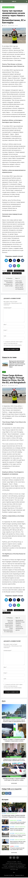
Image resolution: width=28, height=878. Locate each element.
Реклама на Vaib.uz (9, 875)
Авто (8, 717)
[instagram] (6, 793)
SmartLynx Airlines (19, 270)
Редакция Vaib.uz (19, 875)
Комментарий (8, 307)
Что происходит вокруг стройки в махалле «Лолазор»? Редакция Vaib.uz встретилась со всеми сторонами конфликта (13, 817)
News (4, 372)
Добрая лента (13, 820)
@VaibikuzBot (21, 866)
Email (5, 330)
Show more (14, 783)
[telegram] (3, 793)
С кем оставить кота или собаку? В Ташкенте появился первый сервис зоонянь (18, 824)
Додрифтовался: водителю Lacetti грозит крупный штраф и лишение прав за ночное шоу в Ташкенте (14, 760)
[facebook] (10, 793)
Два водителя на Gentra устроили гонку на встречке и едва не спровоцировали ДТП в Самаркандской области (14, 721)
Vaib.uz (5, 25)
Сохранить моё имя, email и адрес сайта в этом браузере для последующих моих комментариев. (13, 343)
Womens (12, 846)
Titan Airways (6, 273)
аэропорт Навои (16, 273)
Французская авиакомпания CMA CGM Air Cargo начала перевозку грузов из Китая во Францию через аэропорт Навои (17, 364)
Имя (5, 324)
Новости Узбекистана (8, 7)
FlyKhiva (10, 270)
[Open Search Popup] (26, 1)
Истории (4, 813)
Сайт (5, 336)
